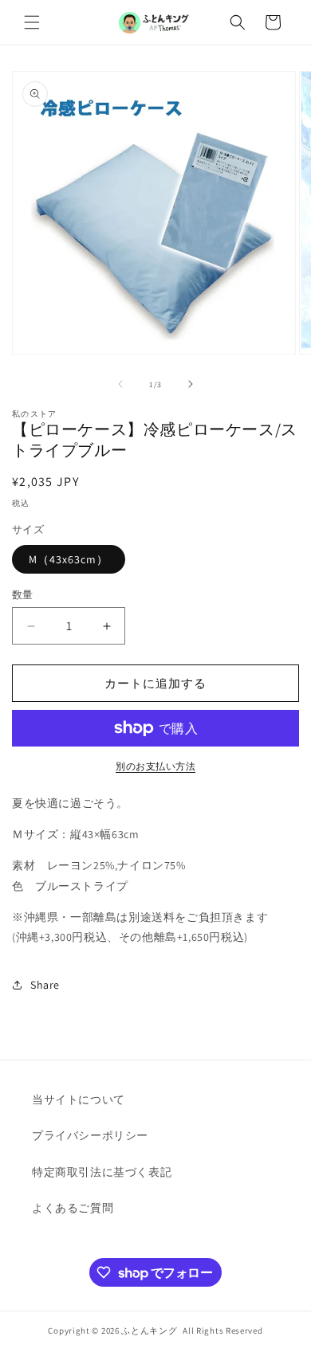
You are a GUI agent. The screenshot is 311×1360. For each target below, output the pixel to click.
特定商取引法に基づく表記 (101, 1172)
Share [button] (45, 985)
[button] (31, 22)
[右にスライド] (190, 384)
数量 (22, 595)
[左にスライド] (120, 384)
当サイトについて (78, 1099)
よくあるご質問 (72, 1208)
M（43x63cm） (68, 559)
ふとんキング (149, 1330)
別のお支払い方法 (155, 766)
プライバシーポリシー (90, 1135)
